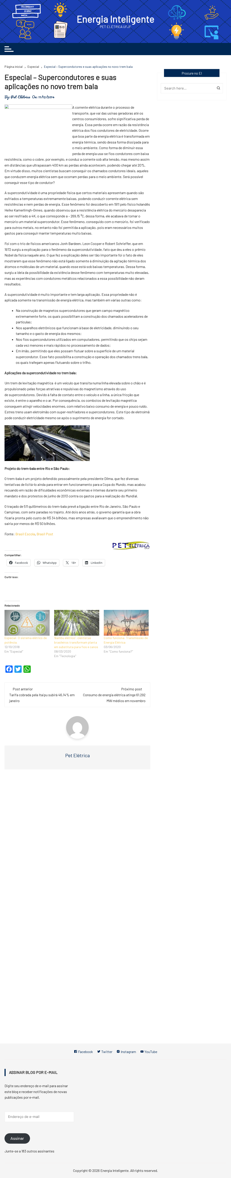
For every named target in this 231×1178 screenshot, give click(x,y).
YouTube (150, 1051)
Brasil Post (45, 534)
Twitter (106, 1051)
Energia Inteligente (116, 18)
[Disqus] (77, 840)
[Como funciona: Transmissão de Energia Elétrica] (126, 623)
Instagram (128, 1051)
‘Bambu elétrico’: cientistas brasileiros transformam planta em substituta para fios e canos (76, 642)
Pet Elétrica (20, 97)
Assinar (17, 1138)
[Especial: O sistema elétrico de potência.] (27, 623)
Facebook (85, 1051)
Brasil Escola (25, 534)
